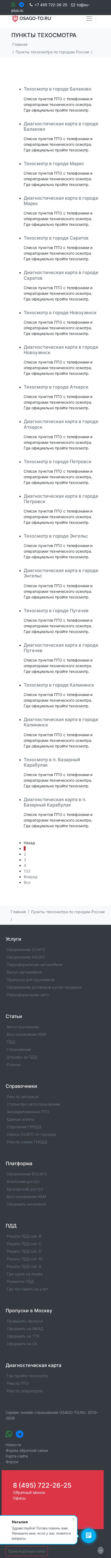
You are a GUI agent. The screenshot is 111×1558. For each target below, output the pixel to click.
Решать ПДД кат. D (24, 1251)
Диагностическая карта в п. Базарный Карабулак (55, 802)
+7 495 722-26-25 (50, 4)
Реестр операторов (25, 1391)
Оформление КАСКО (26, 957)
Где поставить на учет (27, 1289)
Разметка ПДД (20, 1281)
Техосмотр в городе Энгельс (56, 536)
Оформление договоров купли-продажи (44, 987)
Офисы (19, 1498)
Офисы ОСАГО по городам (31, 1134)
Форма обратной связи (27, 1450)
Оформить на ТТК (23, 1336)
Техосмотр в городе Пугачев (56, 610)
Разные (13, 1064)
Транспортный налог (27, 1551)
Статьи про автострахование (33, 1104)
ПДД (11, 1042)
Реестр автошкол (23, 1096)
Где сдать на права (25, 1274)
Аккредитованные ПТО (28, 1111)
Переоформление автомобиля (35, 964)
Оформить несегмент (26, 1204)
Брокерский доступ (25, 1189)
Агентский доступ (23, 1181)
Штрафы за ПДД (22, 1057)
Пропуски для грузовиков (31, 979)
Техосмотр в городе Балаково (57, 89)
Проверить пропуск (25, 1321)
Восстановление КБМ (26, 1034)
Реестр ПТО (18, 1383)
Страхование (19, 1049)
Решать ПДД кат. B (24, 1236)
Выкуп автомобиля (24, 972)
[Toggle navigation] (89, 18)
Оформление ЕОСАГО (27, 1174)
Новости (13, 1444)
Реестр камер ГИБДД (27, 1142)
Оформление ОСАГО (26, 949)
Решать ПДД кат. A (24, 1266)
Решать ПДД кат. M (24, 1258)
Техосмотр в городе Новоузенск (60, 312)
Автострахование (23, 1026)
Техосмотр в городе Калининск (59, 685)
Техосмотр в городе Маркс (54, 163)
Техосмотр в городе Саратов (56, 238)
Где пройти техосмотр (27, 1375)
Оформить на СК (22, 1343)
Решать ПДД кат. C (24, 1243)
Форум (12, 1461)
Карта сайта (17, 1456)
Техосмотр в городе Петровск (57, 461)
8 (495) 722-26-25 (42, 1485)
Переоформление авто (28, 994)
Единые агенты (20, 1119)
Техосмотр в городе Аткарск (56, 387)
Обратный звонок (29, 1492)
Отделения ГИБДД (24, 1126)
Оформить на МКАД (25, 1328)
